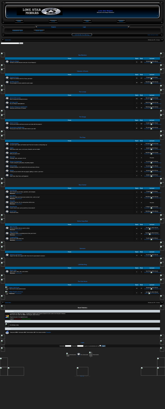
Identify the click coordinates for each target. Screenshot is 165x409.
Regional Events (14, 77)
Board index (8, 39)
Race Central (82, 185)
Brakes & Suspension (16, 161)
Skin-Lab (82, 376)
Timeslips (12, 201)
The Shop (82, 137)
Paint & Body (13, 166)
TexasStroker (147, 62)
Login (84, 27)
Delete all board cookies (153, 34)
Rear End (12, 157)
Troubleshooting (14, 143)
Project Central (14, 123)
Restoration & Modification (17, 127)
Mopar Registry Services (16, 292)
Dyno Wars (13, 195)
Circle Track (13, 211)
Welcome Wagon (14, 61)
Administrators (18, 318)
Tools (11, 175)
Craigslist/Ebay (14, 237)
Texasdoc (48, 332)
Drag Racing (13, 190)
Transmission (13, 152)
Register (53, 27)
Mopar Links (13, 270)
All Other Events (14, 81)
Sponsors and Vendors (16, 254)
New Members (82, 55)
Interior (12, 170)
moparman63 (19, 193)
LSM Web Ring (82, 264)
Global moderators (26, 318)
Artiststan (146, 228)
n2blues (146, 293)
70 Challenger (147, 124)
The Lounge (82, 91)
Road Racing (13, 206)
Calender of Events (82, 71)
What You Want (14, 232)
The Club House (82, 281)
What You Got (13, 227)
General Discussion (15, 98)
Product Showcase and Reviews (18, 107)
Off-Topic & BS (14, 102)
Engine (12, 148)
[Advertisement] (82, 48)
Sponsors (82, 248)
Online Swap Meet (82, 221)
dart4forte (146, 234)
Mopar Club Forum (14, 287)
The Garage (82, 117)
